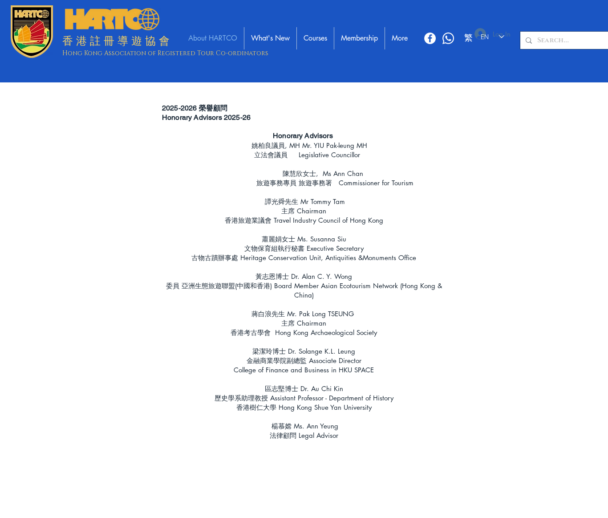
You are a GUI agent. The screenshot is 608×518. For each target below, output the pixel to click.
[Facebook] (430, 38)
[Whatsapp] (448, 38)
